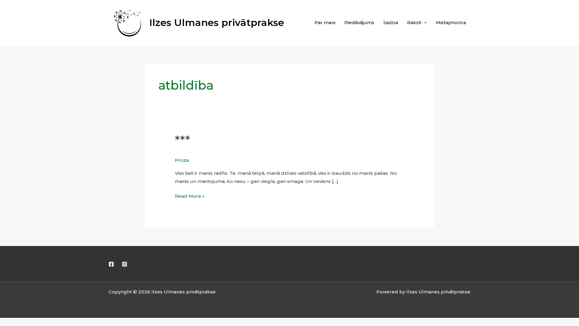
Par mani (325, 22)
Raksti (414, 22)
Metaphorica (451, 22)
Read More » (190, 195)
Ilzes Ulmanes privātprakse (216, 22)
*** (182, 140)
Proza (182, 160)
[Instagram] (124, 264)
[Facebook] (111, 264)
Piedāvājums (359, 22)
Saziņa (390, 22)
